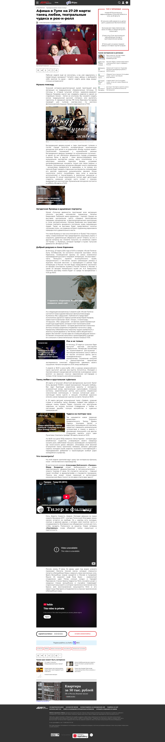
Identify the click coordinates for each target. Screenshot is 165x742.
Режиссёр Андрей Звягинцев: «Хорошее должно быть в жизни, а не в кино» (85, 670)
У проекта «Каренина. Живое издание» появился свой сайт (67, 301)
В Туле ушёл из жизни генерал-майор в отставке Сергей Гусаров (113, 45)
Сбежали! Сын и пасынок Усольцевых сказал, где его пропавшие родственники (117, 76)
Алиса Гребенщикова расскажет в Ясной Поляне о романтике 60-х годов (85, 664)
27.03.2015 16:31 (40, 8)
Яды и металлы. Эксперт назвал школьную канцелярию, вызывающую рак (115, 57)
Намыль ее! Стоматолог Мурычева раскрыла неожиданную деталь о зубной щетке (116, 69)
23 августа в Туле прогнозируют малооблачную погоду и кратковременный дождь (113, 37)
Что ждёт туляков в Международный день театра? (53, 663)
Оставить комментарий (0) (82, 634)
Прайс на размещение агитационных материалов (78, 709)
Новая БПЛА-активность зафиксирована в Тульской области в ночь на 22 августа (113, 14)
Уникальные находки (50, 674)
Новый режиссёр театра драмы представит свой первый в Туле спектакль (53, 670)
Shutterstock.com (55, 65)
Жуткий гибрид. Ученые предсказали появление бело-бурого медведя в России (117, 63)
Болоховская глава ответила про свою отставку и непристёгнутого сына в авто (113, 29)
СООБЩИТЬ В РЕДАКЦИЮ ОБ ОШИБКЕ (106, 709)
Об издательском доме (56, 707)
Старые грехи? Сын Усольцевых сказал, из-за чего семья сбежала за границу (117, 82)
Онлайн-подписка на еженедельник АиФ (92, 707)
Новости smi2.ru (42, 701)
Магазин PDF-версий (72, 707)
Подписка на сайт (112, 707)
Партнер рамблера (65, 734)
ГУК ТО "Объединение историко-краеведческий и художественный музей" (72, 142)
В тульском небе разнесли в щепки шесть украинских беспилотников (113, 22)
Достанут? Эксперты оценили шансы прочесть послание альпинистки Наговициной (117, 88)
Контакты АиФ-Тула (55, 709)
